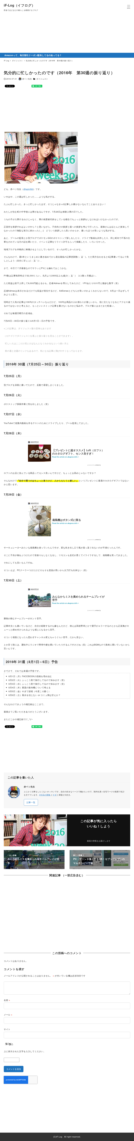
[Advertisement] (67, 33)
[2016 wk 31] (41, 157)
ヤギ (55, 795)
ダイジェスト (42, 78)
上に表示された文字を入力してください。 (25, 1051)
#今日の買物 (45, 795)
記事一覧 (31, 802)
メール (8, 1014)
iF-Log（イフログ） (19, 5)
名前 (7, 1000)
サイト (7, 1029)
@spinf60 (28, 189)
